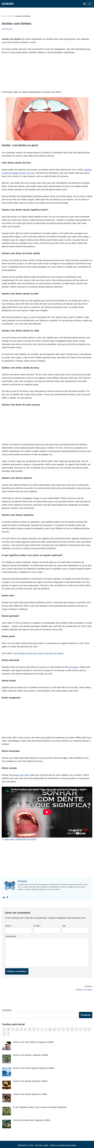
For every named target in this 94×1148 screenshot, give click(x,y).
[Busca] (84, 4)
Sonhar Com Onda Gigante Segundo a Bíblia (33, 1068)
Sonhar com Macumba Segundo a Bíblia (31, 1120)
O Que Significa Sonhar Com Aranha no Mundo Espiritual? (40, 1107)
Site (64, 926)
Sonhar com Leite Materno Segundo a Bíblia (33, 1042)
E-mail (37, 926)
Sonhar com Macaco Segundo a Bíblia (30, 1055)
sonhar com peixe (54, 653)
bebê (48, 670)
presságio (73, 667)
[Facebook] (7, 897)
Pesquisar (6, 1010)
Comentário (11, 936)
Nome (8, 926)
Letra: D (10, 16)
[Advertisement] (47, 73)
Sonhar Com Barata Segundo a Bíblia (30, 1081)
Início (4, 16)
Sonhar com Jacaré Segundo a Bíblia (30, 1094)
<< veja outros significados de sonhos (19, 839)
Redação (8, 29)
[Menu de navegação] (89, 4)
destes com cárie (21, 775)
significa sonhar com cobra (30, 653)
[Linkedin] (4, 897)
